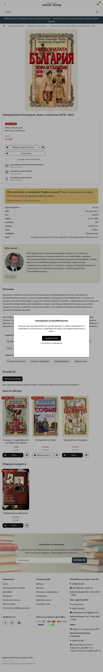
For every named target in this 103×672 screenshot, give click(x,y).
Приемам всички (51, 338)
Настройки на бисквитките (51, 343)
